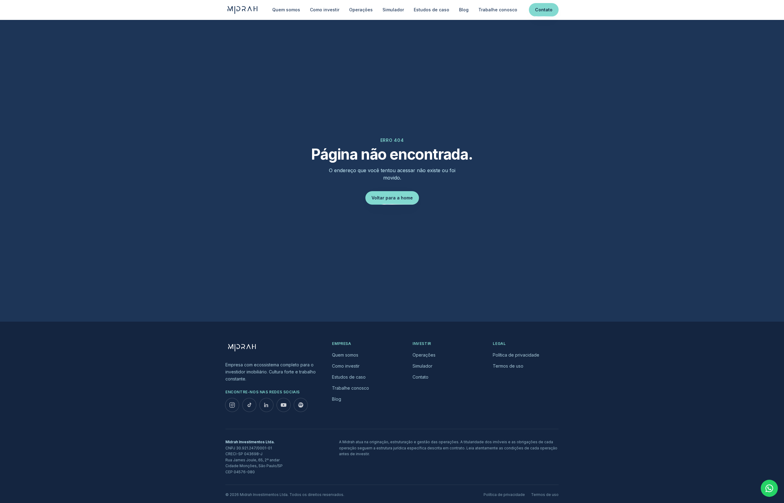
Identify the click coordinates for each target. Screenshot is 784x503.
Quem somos (286, 9)
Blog (464, 9)
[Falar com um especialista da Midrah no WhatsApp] (769, 488)
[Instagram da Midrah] (232, 405)
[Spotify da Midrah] (300, 405)
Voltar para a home (392, 197)
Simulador (393, 9)
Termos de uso (508, 366)
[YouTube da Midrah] (283, 405)
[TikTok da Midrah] (249, 405)
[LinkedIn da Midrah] (266, 405)
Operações (361, 9)
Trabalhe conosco (497, 9)
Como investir (324, 9)
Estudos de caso (431, 9)
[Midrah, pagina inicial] (242, 10)
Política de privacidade (516, 354)
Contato (543, 9)
